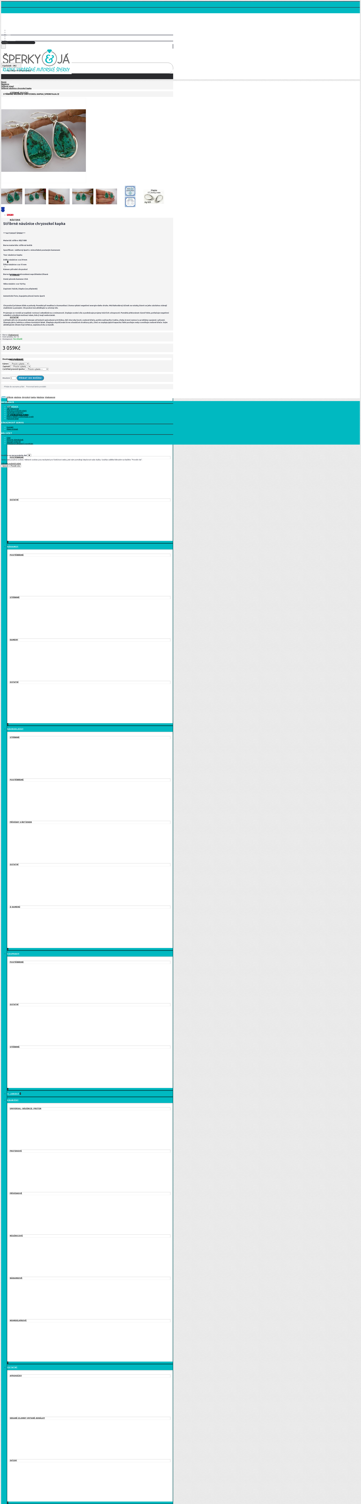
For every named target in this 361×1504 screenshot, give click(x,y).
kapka (33, 397)
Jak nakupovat (13, 409)
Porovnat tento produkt (36, 387)
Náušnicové (16, 1236)
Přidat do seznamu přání (14, 387)
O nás (9, 407)
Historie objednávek (15, 440)
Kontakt (10, 427)
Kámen (5, 364)
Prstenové (16, 1151)
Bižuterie (15, 220)
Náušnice (40, 397)
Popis (10, 215)
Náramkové (16, 1278)
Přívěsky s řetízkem (21, 822)
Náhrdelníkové (18, 1320)
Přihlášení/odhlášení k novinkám (20, 444)
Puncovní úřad (12, 419)
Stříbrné (15, 597)
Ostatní (14, 317)
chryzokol (26, 397)
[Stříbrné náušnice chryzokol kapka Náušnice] (43, 182)
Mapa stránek (12, 429)
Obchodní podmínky (15, 413)
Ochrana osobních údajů (17, 411)
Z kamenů (15, 907)
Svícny (13, 1460)
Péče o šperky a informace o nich (20, 417)
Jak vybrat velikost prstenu (18, 415)
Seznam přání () (14, 442)
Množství (6, 378)
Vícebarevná (13, 335)
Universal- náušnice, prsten (25, 1108)
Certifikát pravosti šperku (14, 369)
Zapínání (6, 366)
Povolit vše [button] (15, 466)
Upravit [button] (5, 466)
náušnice (17, 397)
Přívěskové (16, 1193)
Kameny (14, 640)
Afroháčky (16, 1376)
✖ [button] (29, 455)
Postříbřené (17, 457)
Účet (9, 438)
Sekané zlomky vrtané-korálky (27, 1418)
